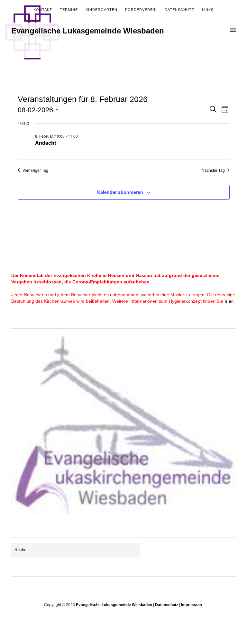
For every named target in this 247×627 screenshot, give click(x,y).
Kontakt (42, 10)
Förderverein (141, 10)
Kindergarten (101, 10)
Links (208, 10)
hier (228, 301)
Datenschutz (179, 10)
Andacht (45, 142)
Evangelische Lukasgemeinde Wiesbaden (87, 30)
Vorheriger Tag (35, 170)
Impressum (191, 605)
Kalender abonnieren (120, 192)
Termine (69, 10)
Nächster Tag (213, 170)
